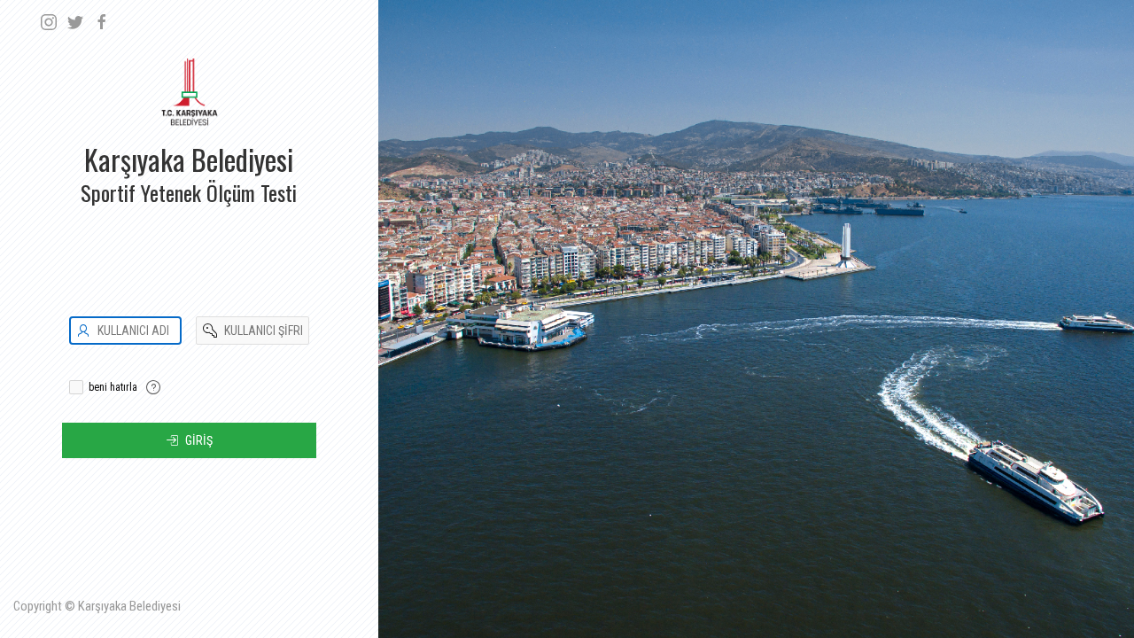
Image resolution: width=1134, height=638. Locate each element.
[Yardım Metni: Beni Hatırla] (153, 387)
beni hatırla (113, 387)
